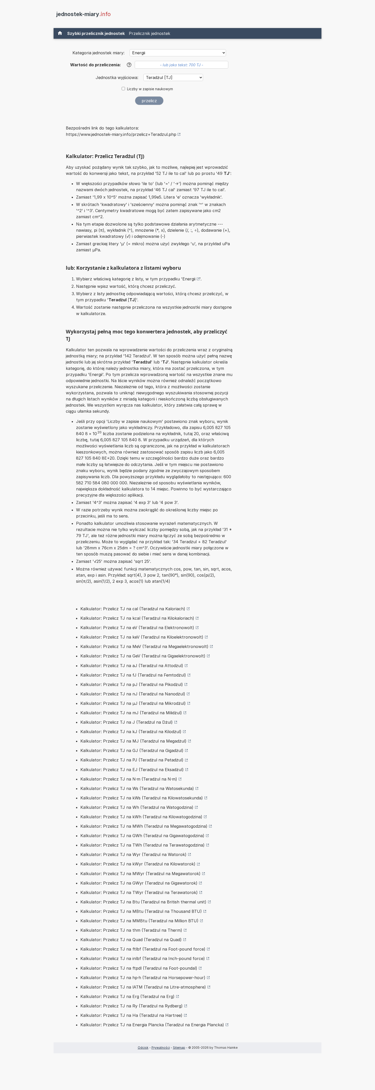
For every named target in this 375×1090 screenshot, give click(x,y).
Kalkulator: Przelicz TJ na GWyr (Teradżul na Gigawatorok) (138, 883)
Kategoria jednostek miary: (98, 52)
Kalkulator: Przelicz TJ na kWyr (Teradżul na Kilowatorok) (137, 863)
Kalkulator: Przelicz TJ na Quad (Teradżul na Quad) (131, 939)
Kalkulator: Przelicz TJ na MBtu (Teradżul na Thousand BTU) (141, 911)
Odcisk (143, 1047)
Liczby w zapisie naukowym (150, 89)
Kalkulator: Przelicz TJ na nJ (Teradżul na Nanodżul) (132, 693)
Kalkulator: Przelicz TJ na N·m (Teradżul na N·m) (128, 779)
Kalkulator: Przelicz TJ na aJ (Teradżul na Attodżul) (131, 665)
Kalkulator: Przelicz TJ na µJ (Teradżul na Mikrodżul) (133, 703)
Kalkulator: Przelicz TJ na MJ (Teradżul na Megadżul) (133, 741)
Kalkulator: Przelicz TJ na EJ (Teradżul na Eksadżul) (132, 769)
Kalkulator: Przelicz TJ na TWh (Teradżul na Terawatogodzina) (142, 845)
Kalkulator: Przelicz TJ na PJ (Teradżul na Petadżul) (131, 759)
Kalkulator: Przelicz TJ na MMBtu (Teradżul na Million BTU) (139, 920)
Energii (188, 278)
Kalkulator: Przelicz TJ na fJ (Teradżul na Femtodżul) (133, 675)
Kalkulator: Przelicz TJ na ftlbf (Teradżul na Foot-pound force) (142, 949)
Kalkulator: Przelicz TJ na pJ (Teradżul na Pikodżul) (131, 684)
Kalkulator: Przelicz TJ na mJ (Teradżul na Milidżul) (131, 712)
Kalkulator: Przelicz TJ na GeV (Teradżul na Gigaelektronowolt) (142, 655)
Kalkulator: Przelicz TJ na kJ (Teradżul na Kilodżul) (130, 731)
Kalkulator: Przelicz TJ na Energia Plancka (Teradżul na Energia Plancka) (152, 1024)
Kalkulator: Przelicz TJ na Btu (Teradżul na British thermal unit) (143, 901)
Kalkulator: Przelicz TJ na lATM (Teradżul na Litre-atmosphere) (143, 987)
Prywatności (161, 1047)
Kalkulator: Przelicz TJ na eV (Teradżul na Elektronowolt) (137, 627)
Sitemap (179, 1047)
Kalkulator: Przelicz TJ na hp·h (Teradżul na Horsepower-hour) (142, 977)
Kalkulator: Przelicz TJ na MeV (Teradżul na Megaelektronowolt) (144, 646)
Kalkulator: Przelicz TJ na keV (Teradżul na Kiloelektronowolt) (141, 637)
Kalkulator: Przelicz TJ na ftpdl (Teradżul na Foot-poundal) (138, 968)
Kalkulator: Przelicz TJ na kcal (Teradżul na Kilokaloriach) (137, 618)
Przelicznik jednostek (149, 33)
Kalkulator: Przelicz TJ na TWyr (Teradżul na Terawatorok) (139, 892)
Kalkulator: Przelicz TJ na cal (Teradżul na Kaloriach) (132, 608)
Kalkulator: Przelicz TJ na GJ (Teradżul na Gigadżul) (131, 750)
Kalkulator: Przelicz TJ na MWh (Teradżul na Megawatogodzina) (143, 826)
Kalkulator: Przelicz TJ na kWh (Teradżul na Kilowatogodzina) (141, 816)
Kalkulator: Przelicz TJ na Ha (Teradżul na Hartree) (131, 1015)
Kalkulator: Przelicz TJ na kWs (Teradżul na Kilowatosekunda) (141, 797)
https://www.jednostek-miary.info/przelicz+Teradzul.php (121, 134)
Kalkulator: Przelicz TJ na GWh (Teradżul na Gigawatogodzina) (142, 835)
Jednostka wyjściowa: (118, 77)
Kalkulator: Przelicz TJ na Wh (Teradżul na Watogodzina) (136, 807)
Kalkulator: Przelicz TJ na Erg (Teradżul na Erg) (127, 996)
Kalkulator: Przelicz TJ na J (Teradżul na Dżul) (126, 722)
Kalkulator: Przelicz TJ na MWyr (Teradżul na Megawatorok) (140, 873)
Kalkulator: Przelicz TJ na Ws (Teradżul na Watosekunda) (137, 788)
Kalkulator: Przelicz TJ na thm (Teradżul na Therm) (131, 930)
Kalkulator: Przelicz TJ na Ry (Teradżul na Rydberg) (131, 1005)
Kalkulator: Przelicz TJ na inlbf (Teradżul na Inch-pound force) (142, 958)
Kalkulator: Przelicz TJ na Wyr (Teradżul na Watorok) (133, 854)
